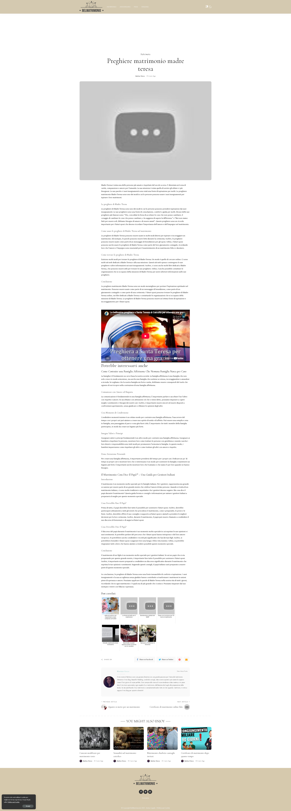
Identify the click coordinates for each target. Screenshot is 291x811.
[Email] (186, 659)
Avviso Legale (150, 808)
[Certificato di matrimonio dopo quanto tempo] (196, 738)
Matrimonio (145, 54)
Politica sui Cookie (163, 808)
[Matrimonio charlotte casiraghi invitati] (162, 738)
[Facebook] (141, 792)
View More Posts (182, 671)
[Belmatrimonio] (91, 7)
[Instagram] (150, 792)
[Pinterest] (179, 659)
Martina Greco (140, 76)
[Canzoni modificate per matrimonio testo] (95, 738)
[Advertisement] (145, 31)
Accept (28, 806)
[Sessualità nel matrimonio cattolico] (128, 738)
